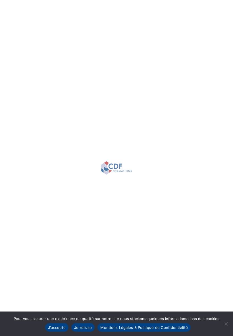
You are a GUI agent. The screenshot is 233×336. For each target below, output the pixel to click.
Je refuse (83, 327)
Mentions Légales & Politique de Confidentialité (144, 327)
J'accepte (57, 327)
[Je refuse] (226, 324)
